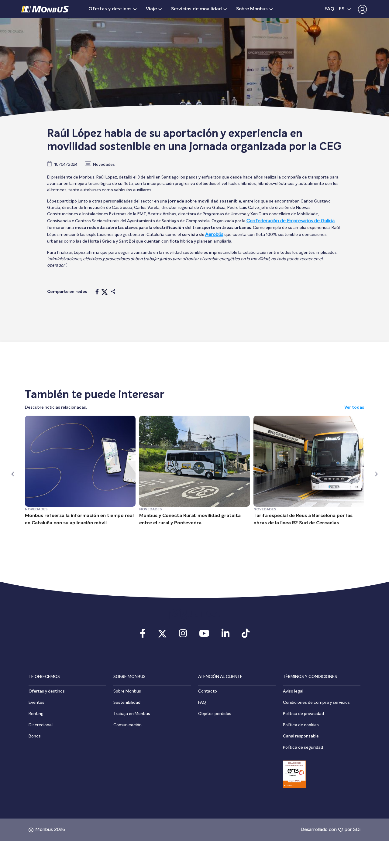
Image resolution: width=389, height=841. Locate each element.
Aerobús (214, 234)
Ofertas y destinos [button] (110, 9)
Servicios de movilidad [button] (196, 9)
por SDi (352, 829)
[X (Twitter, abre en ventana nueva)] (162, 635)
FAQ (329, 9)
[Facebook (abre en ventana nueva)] (143, 635)
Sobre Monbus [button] (252, 9)
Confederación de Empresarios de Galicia (290, 221)
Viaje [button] (151, 9)
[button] (361, 9)
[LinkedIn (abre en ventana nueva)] (225, 635)
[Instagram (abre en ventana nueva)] (183, 635)
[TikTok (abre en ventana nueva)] (246, 635)
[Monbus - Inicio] (45, 9)
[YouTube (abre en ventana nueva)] (204, 635)
